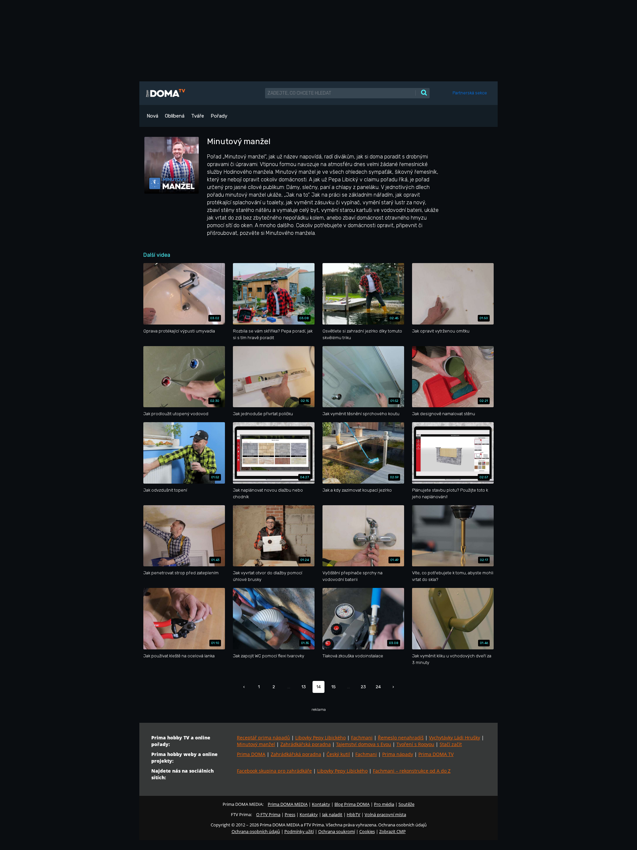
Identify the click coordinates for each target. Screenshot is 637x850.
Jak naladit (332, 814)
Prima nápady (397, 754)
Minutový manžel (256, 744)
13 (304, 686)
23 (363, 686)
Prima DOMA (251, 754)
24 (378, 686)
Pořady (219, 116)
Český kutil (338, 754)
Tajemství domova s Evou (363, 744)
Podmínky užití (299, 831)
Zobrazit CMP (392, 831)
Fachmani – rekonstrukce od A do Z (412, 771)
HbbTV (353, 814)
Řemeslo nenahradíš (401, 737)
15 (333, 686)
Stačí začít (451, 744)
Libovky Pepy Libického (320, 737)
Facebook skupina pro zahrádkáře (274, 771)
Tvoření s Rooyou (415, 744)
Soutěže (406, 804)
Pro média (384, 804)
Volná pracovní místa (385, 814)
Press (290, 814)
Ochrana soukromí (336, 831)
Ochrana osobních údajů (256, 831)
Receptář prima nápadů (263, 737)
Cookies (367, 831)
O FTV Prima (268, 814)
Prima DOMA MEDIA (288, 804)
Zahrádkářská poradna (305, 744)
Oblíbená (174, 116)
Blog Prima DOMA (352, 804)
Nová (152, 116)
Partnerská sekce (470, 92)
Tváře (197, 116)
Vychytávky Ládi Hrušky (454, 737)
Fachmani (362, 737)
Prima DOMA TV (436, 754)
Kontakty (321, 804)
